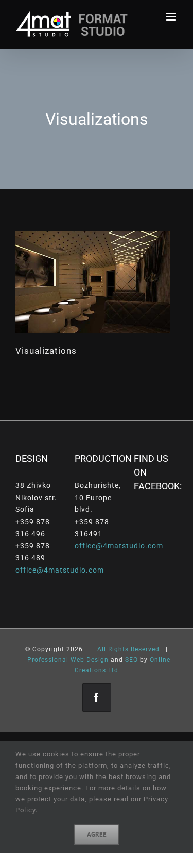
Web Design (90, 660)
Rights (118, 649)
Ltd (113, 670)
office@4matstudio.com (59, 570)
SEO (131, 660)
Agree (97, 834)
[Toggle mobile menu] (172, 16)
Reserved (145, 649)
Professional (47, 660)
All (101, 649)
